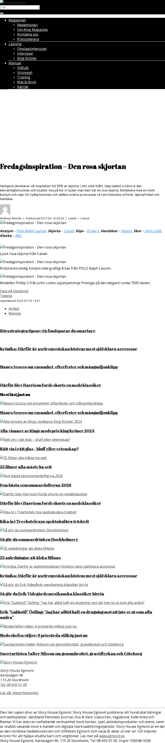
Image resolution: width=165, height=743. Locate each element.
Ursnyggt (24, 72)
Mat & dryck (26, 82)
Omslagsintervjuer (32, 48)
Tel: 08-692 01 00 (13, 684)
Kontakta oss (27, 34)
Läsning (15, 44)
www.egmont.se (111, 736)
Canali (69, 231)
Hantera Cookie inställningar (82, 701)
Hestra (126, 231)
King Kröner (27, 58)
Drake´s (93, 231)
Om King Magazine (32, 29)
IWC (18, 235)
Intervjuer (25, 53)
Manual (15, 63)
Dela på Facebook (14, 291)
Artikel (14, 308)
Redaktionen (27, 25)
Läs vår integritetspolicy (19, 692)
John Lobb (153, 231)
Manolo (15, 313)
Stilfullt (23, 67)
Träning (23, 77)
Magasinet (17, 20)
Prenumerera (28, 39)
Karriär (23, 86)
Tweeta (6, 295)
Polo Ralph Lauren (31, 231)
